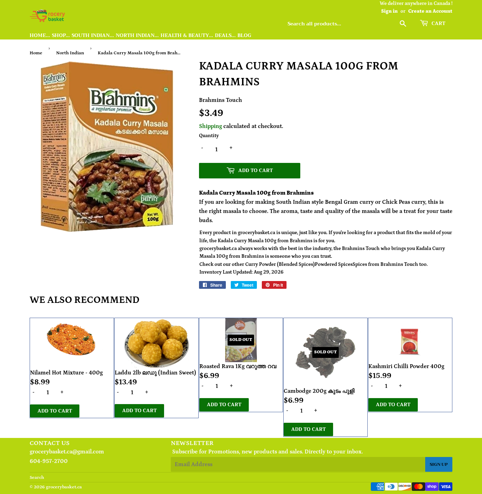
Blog (244, 35)
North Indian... (137, 35)
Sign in (389, 11)
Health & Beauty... (187, 35)
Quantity (209, 136)
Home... (40, 35)
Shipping (210, 126)
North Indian (70, 53)
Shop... (61, 35)
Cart (437, 23)
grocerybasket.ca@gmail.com (67, 452)
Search (37, 477)
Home (36, 53)
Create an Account (430, 11)
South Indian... (93, 35)
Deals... (225, 35)
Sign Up (439, 464)
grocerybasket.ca (64, 487)
